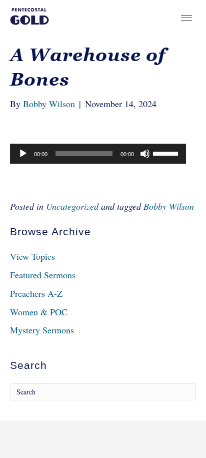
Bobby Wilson (169, 206)
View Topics (32, 256)
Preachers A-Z (36, 293)
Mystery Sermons (42, 330)
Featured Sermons (43, 275)
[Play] (23, 154)
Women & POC (39, 312)
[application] (98, 154)
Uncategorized (72, 206)
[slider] (167, 153)
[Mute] (145, 154)
